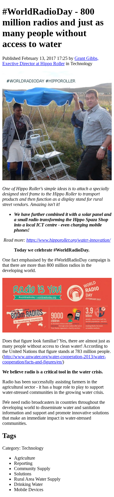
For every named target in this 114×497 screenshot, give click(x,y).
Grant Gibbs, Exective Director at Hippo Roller (50, 61)
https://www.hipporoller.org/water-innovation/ (68, 240)
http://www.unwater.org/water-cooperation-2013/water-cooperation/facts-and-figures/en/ (54, 359)
